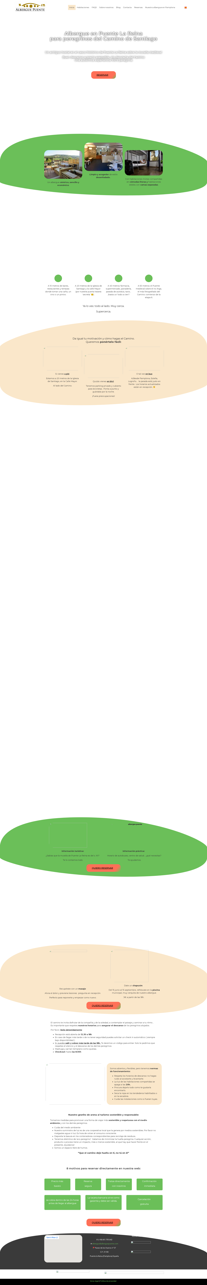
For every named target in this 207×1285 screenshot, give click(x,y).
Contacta (127, 7)
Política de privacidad (108, 1281)
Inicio (71, 7)
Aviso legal (94, 1281)
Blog (118, 7)
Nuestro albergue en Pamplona (160, 7)
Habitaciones (83, 7)
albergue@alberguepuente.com (105, 1243)
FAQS (94, 7)
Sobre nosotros (106, 7)
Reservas (138, 7)
